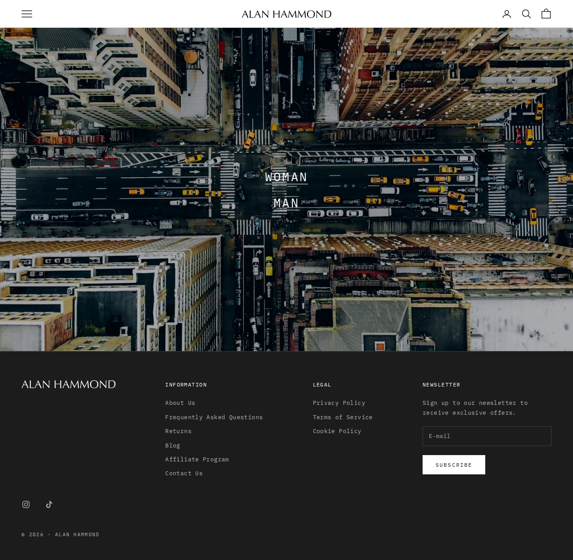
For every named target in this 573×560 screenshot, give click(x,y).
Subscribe (454, 464)
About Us (180, 403)
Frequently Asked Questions (214, 417)
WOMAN (286, 176)
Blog (172, 445)
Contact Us (184, 473)
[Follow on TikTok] (49, 504)
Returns (178, 431)
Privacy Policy (339, 403)
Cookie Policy (337, 431)
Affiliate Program (197, 459)
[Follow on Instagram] (25, 504)
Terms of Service (343, 417)
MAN (286, 202)
